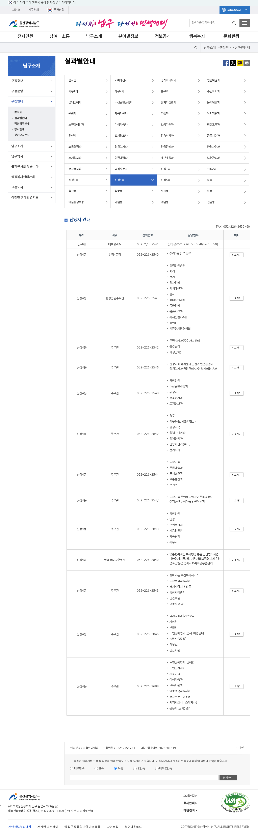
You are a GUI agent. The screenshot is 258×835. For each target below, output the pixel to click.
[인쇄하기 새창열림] (246, 62)
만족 (101, 768)
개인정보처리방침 (19, 827)
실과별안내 (20, 118)
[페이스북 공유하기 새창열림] (226, 62)
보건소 (16, 9)
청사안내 (19, 129)
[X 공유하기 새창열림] (233, 62)
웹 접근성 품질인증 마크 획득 (82, 827)
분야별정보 (128, 36)
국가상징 (58, 9)
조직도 (18, 112)
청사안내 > (190, 803)
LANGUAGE (234, 10)
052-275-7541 (126, 748)
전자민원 (25, 36)
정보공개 (163, 36)
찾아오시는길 (21, 135)
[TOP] (240, 747)
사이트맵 (112, 827)
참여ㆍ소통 (60, 36)
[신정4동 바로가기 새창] (236, 254)
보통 (120, 768)
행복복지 (197, 36)
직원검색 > (190, 810)
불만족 (141, 768)
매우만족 (78, 768)
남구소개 (94, 36)
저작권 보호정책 (47, 827)
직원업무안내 (21, 124)
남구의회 (33, 9)
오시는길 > (190, 796)
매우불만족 (165, 768)
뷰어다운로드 (133, 827)
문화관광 (231, 36)
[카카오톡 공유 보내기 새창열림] (240, 62)
